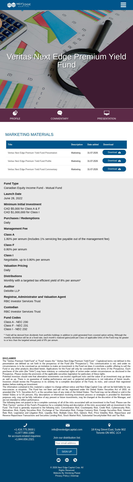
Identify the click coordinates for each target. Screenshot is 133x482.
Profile (15, 118)
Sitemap (75, 476)
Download (112, 152)
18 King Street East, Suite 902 (108, 429)
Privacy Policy (62, 476)
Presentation (106, 118)
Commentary (59, 118)
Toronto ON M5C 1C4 (108, 432)
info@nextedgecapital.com (67, 429)
